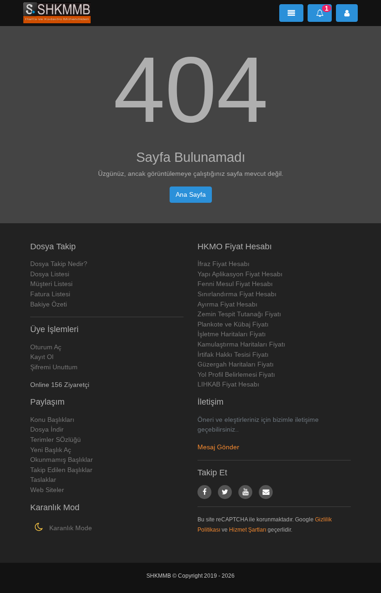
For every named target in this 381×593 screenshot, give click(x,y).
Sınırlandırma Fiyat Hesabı (236, 294)
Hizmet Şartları (247, 530)
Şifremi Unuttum (54, 367)
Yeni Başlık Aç (50, 449)
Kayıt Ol (41, 356)
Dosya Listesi (49, 274)
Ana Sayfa (191, 194)
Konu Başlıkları (52, 419)
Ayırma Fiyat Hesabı (227, 304)
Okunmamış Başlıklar (61, 459)
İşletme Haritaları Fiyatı (231, 334)
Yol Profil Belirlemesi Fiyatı (236, 374)
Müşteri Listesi (51, 283)
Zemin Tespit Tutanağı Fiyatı (239, 314)
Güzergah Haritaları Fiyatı (235, 364)
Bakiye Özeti (48, 304)
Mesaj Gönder (218, 447)
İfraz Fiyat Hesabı (223, 263)
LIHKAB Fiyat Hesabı (228, 384)
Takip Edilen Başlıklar (61, 469)
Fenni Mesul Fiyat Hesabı (235, 283)
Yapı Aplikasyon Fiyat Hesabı (239, 274)
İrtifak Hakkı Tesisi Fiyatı (233, 354)
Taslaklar (43, 479)
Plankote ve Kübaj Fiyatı (233, 324)
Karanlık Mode (69, 528)
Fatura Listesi (50, 294)
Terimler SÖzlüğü (55, 439)
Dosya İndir (47, 429)
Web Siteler (47, 489)
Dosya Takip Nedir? (58, 263)
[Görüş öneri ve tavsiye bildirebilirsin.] (266, 492)
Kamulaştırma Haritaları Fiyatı (241, 344)
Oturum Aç (45, 347)
